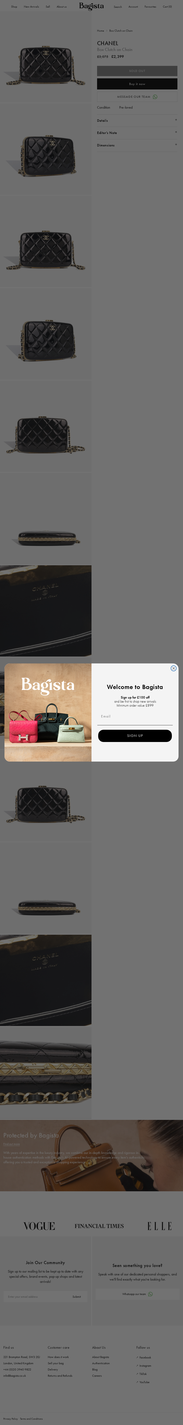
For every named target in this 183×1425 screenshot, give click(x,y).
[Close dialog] (173, 668)
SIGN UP (135, 735)
